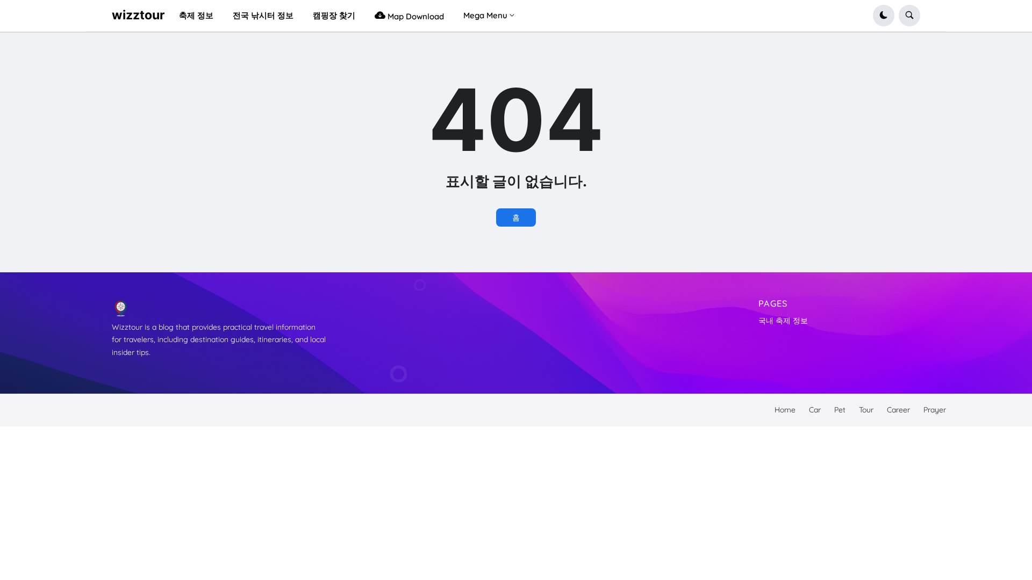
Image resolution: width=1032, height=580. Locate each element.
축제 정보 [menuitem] (196, 15)
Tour (866, 410)
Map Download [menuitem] (414, 16)
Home (785, 410)
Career (898, 410)
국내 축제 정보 (783, 320)
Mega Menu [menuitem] (485, 15)
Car (815, 410)
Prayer (934, 410)
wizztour (138, 15)
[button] (883, 15)
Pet (839, 410)
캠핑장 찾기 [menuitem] (334, 15)
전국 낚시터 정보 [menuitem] (263, 15)
